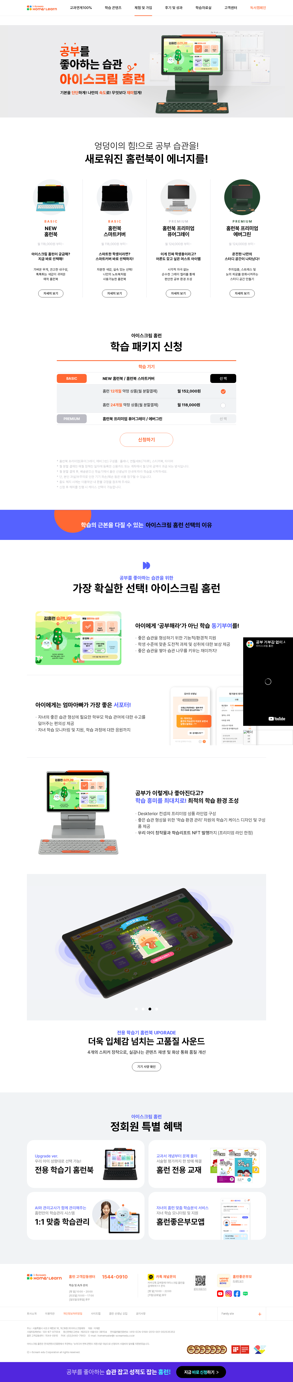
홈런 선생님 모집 (118, 1313)
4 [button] (156, 1009)
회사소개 (31, 1313)
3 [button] (149, 1009)
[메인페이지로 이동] (42, 7)
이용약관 (50, 1313)
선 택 (223, 378)
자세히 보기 (50, 293)
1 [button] (136, 1009)
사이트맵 (95, 1313)
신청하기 (146, 440)
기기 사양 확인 (146, 1067)
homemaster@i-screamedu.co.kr (116, 1335)
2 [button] (143, 1009)
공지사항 (141, 1313)
